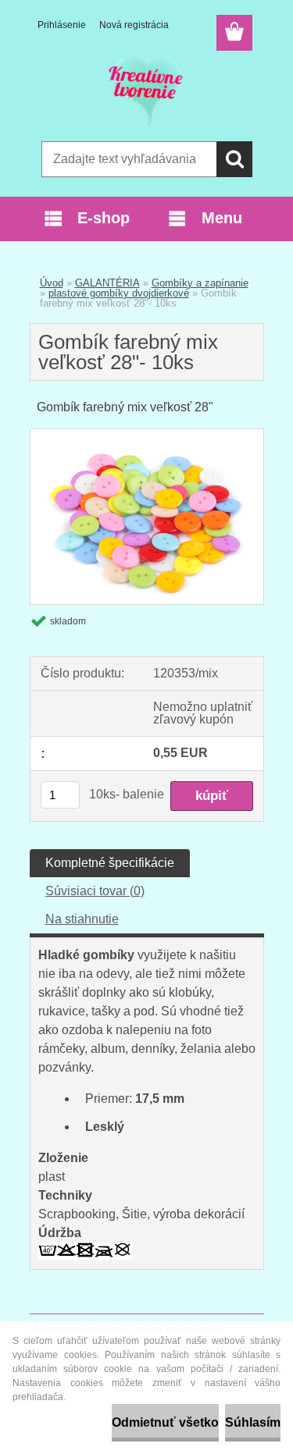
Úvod (51, 283)
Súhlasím (252, 1422)
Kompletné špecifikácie (109, 862)
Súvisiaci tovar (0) (95, 891)
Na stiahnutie (82, 919)
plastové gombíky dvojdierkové (118, 293)
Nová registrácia (134, 25)
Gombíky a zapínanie (200, 283)
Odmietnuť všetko (165, 1422)
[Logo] (146, 91)
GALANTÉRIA (107, 283)
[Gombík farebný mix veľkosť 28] (146, 435)
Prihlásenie (62, 25)
